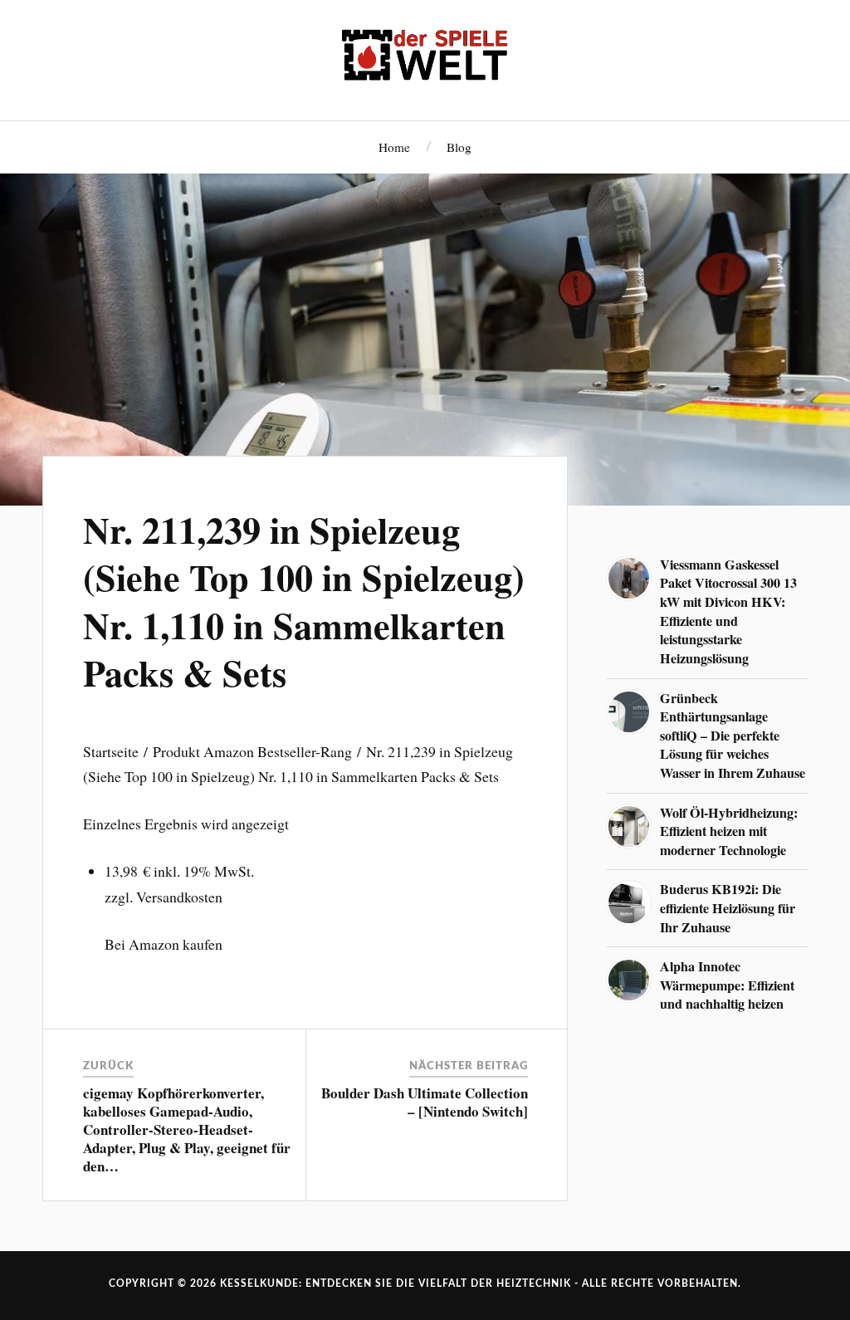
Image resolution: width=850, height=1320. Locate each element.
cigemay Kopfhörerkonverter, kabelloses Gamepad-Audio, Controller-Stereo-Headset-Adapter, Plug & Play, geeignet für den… (187, 1129)
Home (394, 147)
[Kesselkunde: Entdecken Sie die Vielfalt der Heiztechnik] (425, 58)
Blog (459, 147)
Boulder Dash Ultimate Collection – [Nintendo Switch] (424, 1102)
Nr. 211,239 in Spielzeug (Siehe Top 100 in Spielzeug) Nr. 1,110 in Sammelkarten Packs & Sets (304, 601)
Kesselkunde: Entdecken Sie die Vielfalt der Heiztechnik (395, 1283)
